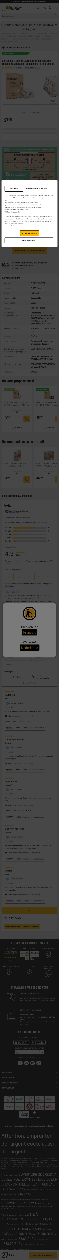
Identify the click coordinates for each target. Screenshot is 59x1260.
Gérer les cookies (28, 240)
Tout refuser (13, 189)
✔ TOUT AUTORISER (29, 233)
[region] (30, 213)
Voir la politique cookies (12, 212)
